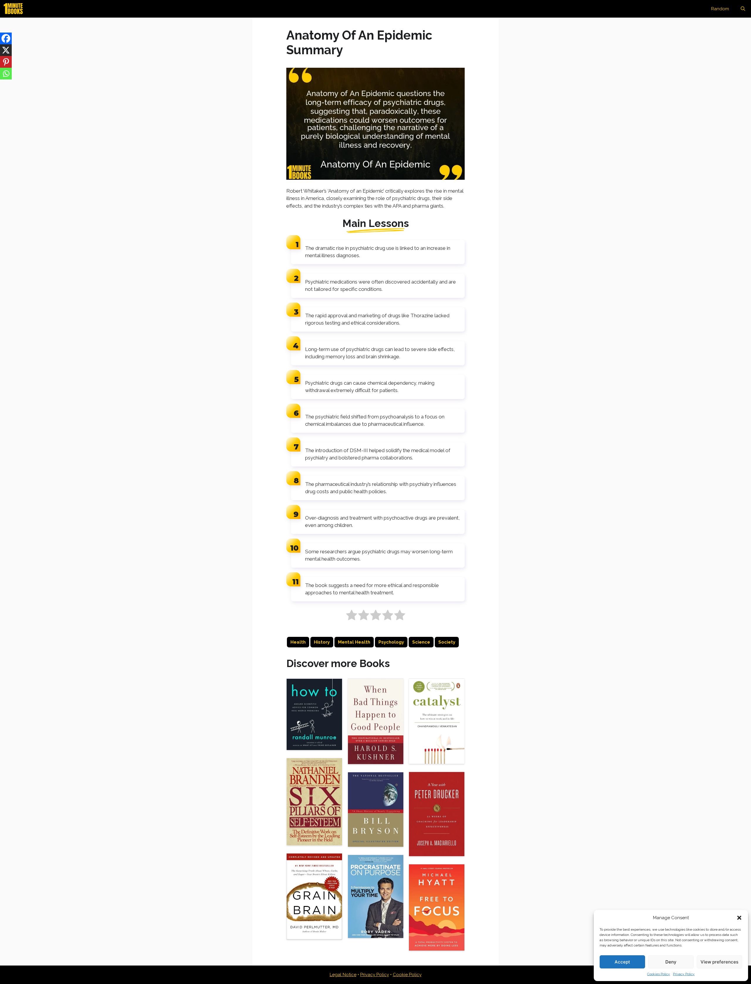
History (322, 642)
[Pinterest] (6, 62)
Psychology (391, 642)
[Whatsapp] (6, 73)
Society (446, 642)
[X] (6, 50)
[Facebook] (6, 38)
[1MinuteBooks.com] (14, 9)
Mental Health (354, 642)
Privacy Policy (684, 974)
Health (298, 642)
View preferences (719, 962)
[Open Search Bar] (743, 9)
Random (720, 8)
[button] (739, 918)
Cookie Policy (407, 974)
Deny (670, 962)
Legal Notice (343, 974)
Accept (622, 962)
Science (421, 642)
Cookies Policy (658, 974)
